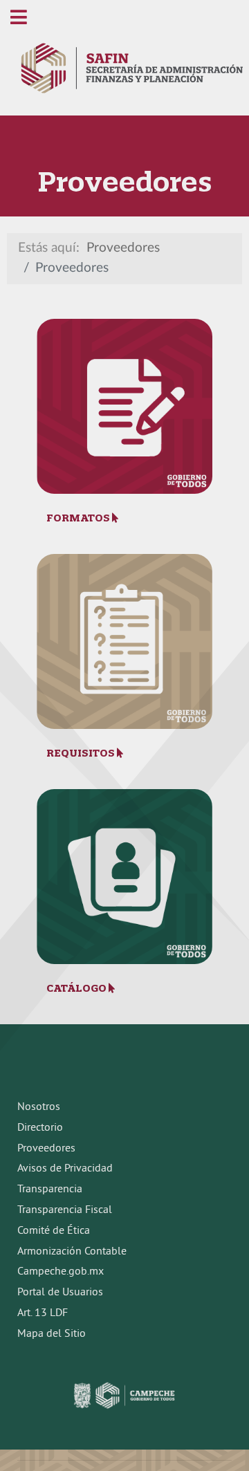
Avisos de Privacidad (65, 1169)
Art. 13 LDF (42, 1313)
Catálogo (77, 988)
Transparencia (49, 1189)
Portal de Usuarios (60, 1292)
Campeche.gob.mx (60, 1272)
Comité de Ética (53, 1231)
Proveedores (46, 1149)
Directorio (40, 1128)
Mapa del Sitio (51, 1334)
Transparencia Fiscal (64, 1210)
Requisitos (81, 753)
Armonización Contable (72, 1252)
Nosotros (38, 1107)
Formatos (79, 518)
